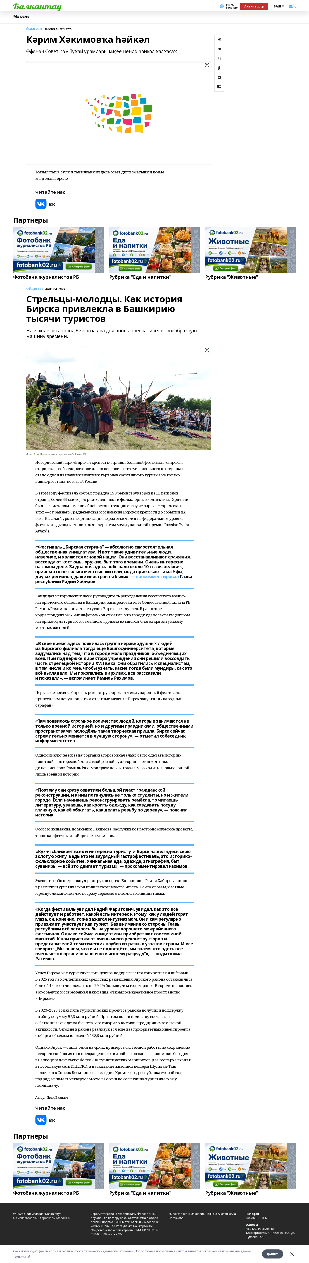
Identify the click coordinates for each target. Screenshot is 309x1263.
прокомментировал (157, 576)
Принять (273, 1254)
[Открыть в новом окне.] (45, 204)
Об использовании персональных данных (41, 1218)
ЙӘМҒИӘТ (34, 29)
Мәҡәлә (21, 16)
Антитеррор (254, 6)
